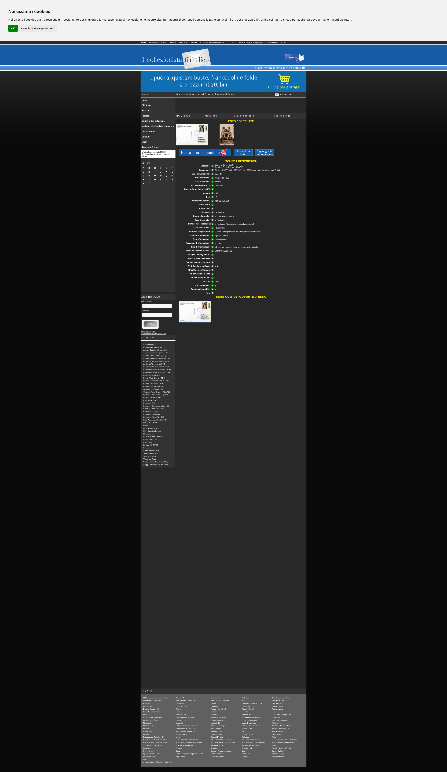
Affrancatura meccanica (152, 347)
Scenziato (147, 748)
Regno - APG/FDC (150, 445)
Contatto (285, 94)
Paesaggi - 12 (216, 731)
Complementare (149, 400)
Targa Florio (180, 756)
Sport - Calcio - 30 (279, 751)
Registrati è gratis (150, 147)
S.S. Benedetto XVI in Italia (187, 740)
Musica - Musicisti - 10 (281, 729)
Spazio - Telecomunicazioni (221, 751)
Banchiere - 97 (278, 701)
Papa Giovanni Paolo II (152, 437)
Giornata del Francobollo (153, 717)
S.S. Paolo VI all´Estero (152, 745)
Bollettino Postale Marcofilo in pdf (156, 372)
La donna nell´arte (150, 720)
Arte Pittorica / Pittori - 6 (185, 701)
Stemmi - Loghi (278, 754)
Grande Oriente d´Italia (251, 717)
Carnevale (180, 703)
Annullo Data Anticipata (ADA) (155, 350)
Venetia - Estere (149, 456)
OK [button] (13, 28)
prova (178, 737)
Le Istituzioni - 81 (217, 720)
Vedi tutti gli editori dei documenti (212, 42)
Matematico (147, 723)
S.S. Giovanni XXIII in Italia (283, 743)
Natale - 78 (147, 731)
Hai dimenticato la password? (153, 333)
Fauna (178, 709)
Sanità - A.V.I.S (217, 745)
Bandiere (147, 703)
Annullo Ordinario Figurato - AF (155, 353)
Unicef (244, 756)
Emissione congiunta (151, 411)
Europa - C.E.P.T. (249, 706)
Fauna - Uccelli (248, 709)
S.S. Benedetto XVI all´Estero (155, 740)
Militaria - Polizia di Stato (282, 726)
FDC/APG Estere (150, 423)
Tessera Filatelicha (150, 453)
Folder (145, 425)
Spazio (178, 751)
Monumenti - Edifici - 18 (185, 729)
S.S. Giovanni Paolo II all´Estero (189, 743)
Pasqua (146, 734)
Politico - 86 (276, 734)
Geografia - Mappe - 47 (281, 715)
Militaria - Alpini (149, 726)
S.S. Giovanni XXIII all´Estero (253, 743)
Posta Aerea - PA (150, 439)
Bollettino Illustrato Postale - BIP (156, 367)
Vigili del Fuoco (278, 756)
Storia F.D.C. (162, 42)
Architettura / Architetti (152, 701)
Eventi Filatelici (278, 706)
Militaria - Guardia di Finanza (253, 726)
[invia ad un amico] (243, 155)
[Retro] (226, 145)
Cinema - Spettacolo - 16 (252, 703)
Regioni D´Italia (217, 737)
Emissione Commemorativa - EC (156, 406)
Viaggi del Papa (149, 459)
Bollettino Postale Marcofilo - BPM (157, 370)
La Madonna (181, 720)
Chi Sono (152, 42)
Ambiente (245, 698)
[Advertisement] (158, 239)
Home (143, 42)
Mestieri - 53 (215, 723)
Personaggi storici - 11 (185, 734)
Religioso (245, 737)
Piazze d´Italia (216, 734)
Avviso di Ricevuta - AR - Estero (156, 361)
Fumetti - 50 (246, 715)
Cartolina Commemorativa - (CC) (156, 381)
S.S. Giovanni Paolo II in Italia (223, 743)
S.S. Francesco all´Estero (221, 740)
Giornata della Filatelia (185, 717)
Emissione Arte (149, 403)
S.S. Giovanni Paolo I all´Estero (285, 740)
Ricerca (173, 42)
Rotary (274, 737)
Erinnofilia (214, 706)
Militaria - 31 (277, 723)
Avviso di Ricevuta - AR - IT (154, 364)
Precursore (147, 442)
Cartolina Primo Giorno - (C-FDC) (156, 395)
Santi (274, 745)
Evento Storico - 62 (151, 709)
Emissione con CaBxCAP (153, 409)
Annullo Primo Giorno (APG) (154, 356)
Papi (243, 731)
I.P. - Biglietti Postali (151, 428)
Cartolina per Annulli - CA (153, 389)
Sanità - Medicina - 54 (250, 745)
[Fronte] (192, 145)
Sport (244, 751)
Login (144, 142)
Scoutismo (215, 748)
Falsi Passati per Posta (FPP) (155, 420)
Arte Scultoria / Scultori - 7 (221, 701)
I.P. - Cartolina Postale (152, 431)
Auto (244, 701)
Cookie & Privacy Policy (246, 42)
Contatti (231, 42)
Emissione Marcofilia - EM (153, 417)
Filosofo (245, 712)
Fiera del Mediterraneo (152, 712)
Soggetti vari (148, 751)
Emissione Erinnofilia (151, 414)
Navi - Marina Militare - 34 (186, 731)
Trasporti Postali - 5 (218, 756)
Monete (146, 729)
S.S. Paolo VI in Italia (184, 745)
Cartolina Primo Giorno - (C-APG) (156, 392)
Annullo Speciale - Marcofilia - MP (156, 358)
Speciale (146, 448)
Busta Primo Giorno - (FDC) (154, 378)
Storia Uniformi (149, 756)
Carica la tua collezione (187, 42)
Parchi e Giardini (278, 731)
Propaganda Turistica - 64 (153, 737)
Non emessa (148, 434)
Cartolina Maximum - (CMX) (154, 386)
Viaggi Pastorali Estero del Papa (156, 462)
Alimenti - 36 (216, 698)
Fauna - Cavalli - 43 (218, 709)
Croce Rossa (277, 703)
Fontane (214, 715)
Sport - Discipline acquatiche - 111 (189, 754)
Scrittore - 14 (247, 748)
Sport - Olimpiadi (217, 754)
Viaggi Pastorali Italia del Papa (155, 465)
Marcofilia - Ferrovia (280, 720)
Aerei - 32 (180, 698)
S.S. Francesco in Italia (251, 740)
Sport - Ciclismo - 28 (151, 754)
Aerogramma (148, 344)
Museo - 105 (247, 729)
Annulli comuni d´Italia (281, 698)
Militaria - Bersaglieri (218, 726)
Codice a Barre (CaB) (151, 397)
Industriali (276, 717)
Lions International (249, 720)
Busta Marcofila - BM (151, 375)
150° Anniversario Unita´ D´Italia (156, 698)
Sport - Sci (246, 754)
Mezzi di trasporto (249, 723)
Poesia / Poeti (247, 734)
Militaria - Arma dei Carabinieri (187, 726)
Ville (144, 759)
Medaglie (179, 723)
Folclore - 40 (181, 715)
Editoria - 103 (181, 706)
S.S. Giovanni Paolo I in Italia (155, 743)
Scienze (179, 748)
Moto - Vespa (216, 729)
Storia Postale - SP (151, 451)
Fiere (178, 712)
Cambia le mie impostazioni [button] (37, 28)
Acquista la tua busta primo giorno (271, 42)
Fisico (274, 712)
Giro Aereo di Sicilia (218, 717)
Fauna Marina (277, 709)
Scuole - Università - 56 (281, 748)
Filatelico (214, 712)
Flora (145, 715)
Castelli (213, 703)
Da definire (147, 706)
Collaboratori (148, 131)
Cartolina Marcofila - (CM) (153, 384)
